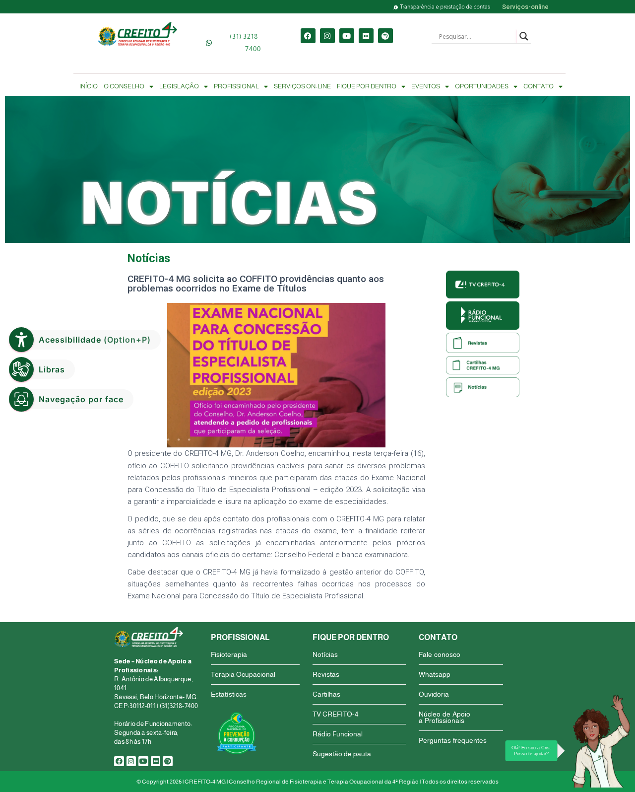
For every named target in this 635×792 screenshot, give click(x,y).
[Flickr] (366, 35)
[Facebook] (308, 35)
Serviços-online (525, 6)
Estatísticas (229, 694)
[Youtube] (346, 35)
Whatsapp (434, 674)
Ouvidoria (434, 694)
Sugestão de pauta (342, 754)
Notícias (325, 654)
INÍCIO (88, 86)
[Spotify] (385, 35)
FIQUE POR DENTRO (366, 86)
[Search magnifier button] (524, 36)
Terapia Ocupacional (243, 674)
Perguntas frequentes (453, 740)
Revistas (326, 674)
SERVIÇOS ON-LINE (302, 86)
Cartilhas (326, 694)
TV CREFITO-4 (335, 714)
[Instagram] (327, 35)
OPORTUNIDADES (481, 86)
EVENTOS (425, 86)
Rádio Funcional (338, 734)
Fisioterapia (229, 654)
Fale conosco (439, 654)
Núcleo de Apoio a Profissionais (444, 717)
